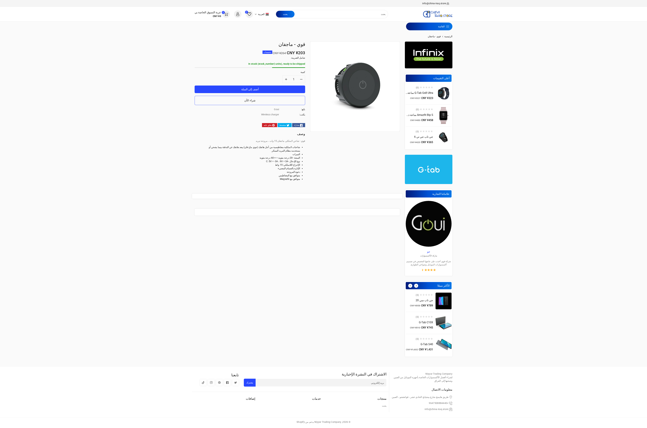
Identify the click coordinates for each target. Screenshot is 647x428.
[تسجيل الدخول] (237, 14)
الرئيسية (448, 36)
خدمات (316, 398)
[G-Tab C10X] (444, 323)
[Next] (416, 286)
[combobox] (341, 14)
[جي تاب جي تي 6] (444, 137)
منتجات (382, 398)
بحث (285, 14)
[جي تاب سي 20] (444, 301)
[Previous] (410, 286)
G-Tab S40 (427, 344)
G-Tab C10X (426, 322)
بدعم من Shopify (305, 422)
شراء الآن (249, 100)
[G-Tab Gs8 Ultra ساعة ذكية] (444, 93)
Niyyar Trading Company (327, 422)
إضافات (250, 398)
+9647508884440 (438, 403)
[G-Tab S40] (444, 345)
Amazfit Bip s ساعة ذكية (419, 115)
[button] (261, 14)
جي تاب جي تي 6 (423, 136)
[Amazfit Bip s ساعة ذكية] (444, 115)
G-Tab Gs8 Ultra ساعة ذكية (417, 92)
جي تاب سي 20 (424, 300)
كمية (303, 72)
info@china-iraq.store (436, 409)
